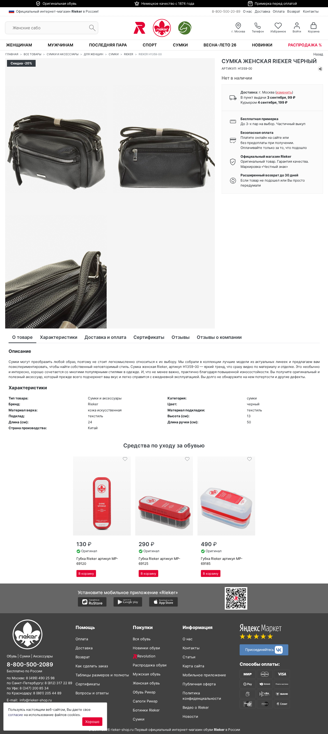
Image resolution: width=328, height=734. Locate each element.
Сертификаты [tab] (148, 337)
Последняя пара (108, 45)
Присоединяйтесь (260, 649)
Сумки (180, 45)
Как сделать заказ (92, 666)
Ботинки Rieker (146, 710)
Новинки (262, 45)
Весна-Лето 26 (220, 45)
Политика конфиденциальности (202, 696)
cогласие (15, 715)
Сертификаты (88, 684)
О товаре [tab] (22, 337)
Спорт (150, 45)
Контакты (311, 11)
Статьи (189, 657)
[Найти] (91, 28)
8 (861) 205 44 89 (47, 693)
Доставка (262, 11)
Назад (318, 54)
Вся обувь (142, 639)
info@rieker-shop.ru (36, 700)
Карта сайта (193, 666)
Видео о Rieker (196, 707)
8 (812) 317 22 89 (58, 683)
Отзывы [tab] (181, 337)
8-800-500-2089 (30, 664)
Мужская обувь (147, 674)
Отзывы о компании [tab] (219, 337)
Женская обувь (146, 683)
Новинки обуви (146, 648)
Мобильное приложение (204, 675)
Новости (190, 716)
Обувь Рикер (144, 692)
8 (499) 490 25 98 (40, 678)
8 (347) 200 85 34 (34, 688)
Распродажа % (305, 45)
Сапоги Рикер (145, 701)
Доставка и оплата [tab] (105, 337)
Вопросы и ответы (92, 693)
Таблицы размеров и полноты (102, 675)
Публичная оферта (199, 684)
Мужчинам (60, 45)
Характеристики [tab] (58, 337)
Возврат (293, 11)
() (284, 92)
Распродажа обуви (150, 665)
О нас (247, 11)
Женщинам (19, 45)
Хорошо (92, 721)
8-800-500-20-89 (226, 11)
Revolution (146, 656)
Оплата (278, 11)
